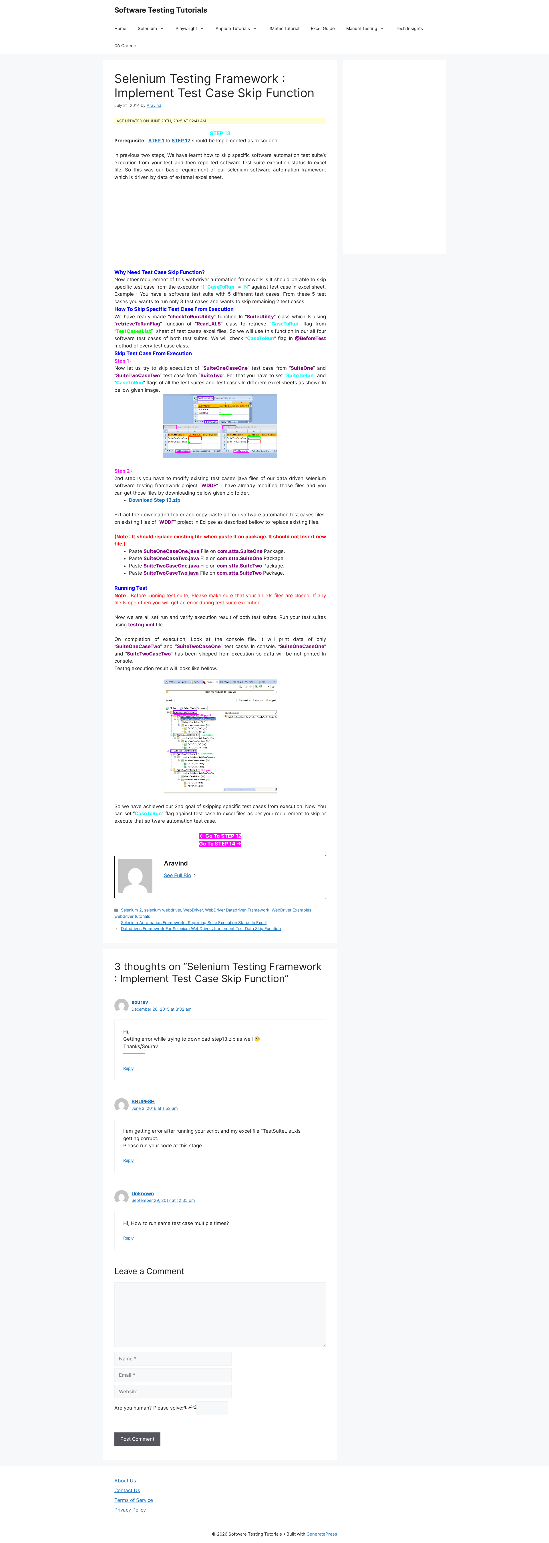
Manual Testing (361, 28)
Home (120, 28)
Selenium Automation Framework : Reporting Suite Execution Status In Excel (193, 922)
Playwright (186, 28)
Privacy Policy (130, 1510)
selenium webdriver (162, 910)
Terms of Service (133, 1500)
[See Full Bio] (194, 875)
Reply (128, 1068)
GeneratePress (322, 1534)
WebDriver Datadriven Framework (237, 910)
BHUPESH (143, 1101)
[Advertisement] (220, 228)
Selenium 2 (131, 910)
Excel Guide (323, 28)
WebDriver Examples (291, 910)
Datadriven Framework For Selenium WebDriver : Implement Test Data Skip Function (201, 928)
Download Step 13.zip (154, 500)
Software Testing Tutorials (160, 10)
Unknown (143, 1193)
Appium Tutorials (233, 28)
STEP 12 (181, 140)
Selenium (147, 28)
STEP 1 (156, 140)
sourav (140, 1002)
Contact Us (127, 1490)
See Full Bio (177, 875)
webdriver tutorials (132, 916)
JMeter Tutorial (283, 28)
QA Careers (126, 45)
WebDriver (193, 910)
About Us (125, 1481)
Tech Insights (409, 28)
